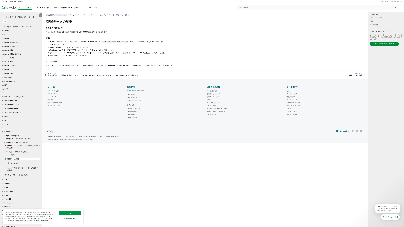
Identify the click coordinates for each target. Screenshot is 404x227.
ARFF (5, 85)
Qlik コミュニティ (342, 131)
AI (4, 34)
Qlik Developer (52, 94)
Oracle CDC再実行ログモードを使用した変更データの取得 (22, 169)
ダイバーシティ (291, 100)
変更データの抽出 (13, 163)
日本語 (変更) (396, 1)
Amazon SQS (8, 73)
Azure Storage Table (10, 108)
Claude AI (6, 183)
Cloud (5, 187)
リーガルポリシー (82, 136)
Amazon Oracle (8, 62)
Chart (5, 179)
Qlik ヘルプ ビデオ (53, 91)
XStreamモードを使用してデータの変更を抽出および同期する (23, 147)
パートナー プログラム (294, 105)
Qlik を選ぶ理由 (212, 91)
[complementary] (386, 119)
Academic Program (293, 103)
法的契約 (50, 136)
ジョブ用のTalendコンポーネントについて (17, 27)
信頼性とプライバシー (214, 97)
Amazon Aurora (8, 38)
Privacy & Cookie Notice (41, 220)
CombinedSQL (8, 191)
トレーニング (51, 97)
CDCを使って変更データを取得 (16, 152)
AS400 (5, 89)
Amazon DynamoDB (10, 46)
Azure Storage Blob (10, 101)
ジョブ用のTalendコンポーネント (19, 17)
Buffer (5, 124)
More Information (70, 218)
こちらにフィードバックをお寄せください (384, 43)
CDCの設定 (11, 155)
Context (6, 195)
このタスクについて (376, 17)
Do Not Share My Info (112, 136)
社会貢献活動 (290, 97)
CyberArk (6, 207)
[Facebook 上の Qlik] (361, 131)
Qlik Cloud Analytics (134, 109)
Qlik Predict (131, 114)
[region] (43, 216)
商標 (101, 136)
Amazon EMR (8, 50)
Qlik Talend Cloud (133, 97)
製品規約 (58, 136)
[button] (396, 7)
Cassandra (7, 132)
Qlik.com (4, 1)
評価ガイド (79, 7)
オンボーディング (41, 7)
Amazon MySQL (9, 58)
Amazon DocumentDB (11, 42)
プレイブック (91, 7)
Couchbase (7, 203)
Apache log (7, 77)
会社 (287, 91)
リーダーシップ (291, 94)
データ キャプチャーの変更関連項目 (17, 175)
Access (6, 31)
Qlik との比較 (211, 105)
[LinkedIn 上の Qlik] (357, 131)
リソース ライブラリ (54, 105)
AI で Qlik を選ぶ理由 (214, 103)
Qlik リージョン (212, 114)
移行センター (66, 7)
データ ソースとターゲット (216, 111)
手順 (371, 21)
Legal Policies (69, 136)
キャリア (289, 108)
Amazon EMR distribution (12, 54)
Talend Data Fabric (134, 100)
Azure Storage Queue (11, 104)
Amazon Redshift (9, 66)
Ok (70, 213)
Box (4, 120)
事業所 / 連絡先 (291, 114)
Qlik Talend (131, 94)
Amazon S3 (7, 69)
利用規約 (93, 136)
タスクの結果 (374, 25)
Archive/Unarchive (10, 81)
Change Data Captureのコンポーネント (18, 139)
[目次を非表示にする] (40, 15)
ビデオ (56, 7)
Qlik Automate (132, 117)
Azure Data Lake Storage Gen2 (14, 97)
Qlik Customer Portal (54, 103)
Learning (20, 1)
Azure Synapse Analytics (12, 112)
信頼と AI (210, 100)
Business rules (8, 128)
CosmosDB (7, 199)
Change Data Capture (11, 136)
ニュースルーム (291, 111)
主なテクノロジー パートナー (217, 108)
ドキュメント (24, 7)
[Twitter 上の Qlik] (353, 131)
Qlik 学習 (50, 100)
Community (12, 1)
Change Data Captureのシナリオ (16, 142)
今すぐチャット (388, 217)
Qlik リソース (385, 1)
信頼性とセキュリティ (214, 94)
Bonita (5, 116)
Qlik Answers (132, 112)
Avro (5, 93)
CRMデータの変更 (13, 159)
